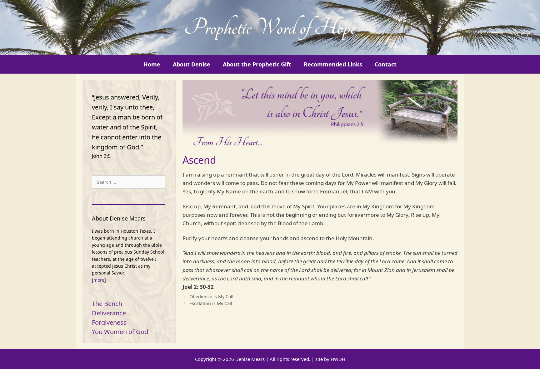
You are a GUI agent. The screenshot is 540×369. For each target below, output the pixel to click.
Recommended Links (333, 64)
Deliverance (109, 313)
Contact (386, 64)
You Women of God (120, 332)
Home (151, 64)
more (98, 280)
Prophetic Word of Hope (270, 27)
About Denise (191, 64)
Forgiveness (109, 322)
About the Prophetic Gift (257, 64)
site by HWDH (330, 359)
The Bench (107, 303)
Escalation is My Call (210, 303)
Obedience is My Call (211, 296)
